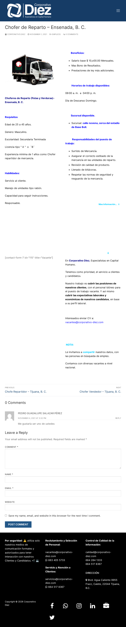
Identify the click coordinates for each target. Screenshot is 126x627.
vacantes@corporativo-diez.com (84, 322)
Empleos (56, 34)
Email (9, 488)
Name (9, 474)
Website (10, 502)
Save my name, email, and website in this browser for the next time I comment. (54, 515)
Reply (118, 418)
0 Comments (71, 34)
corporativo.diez (16, 34)
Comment (11, 447)
